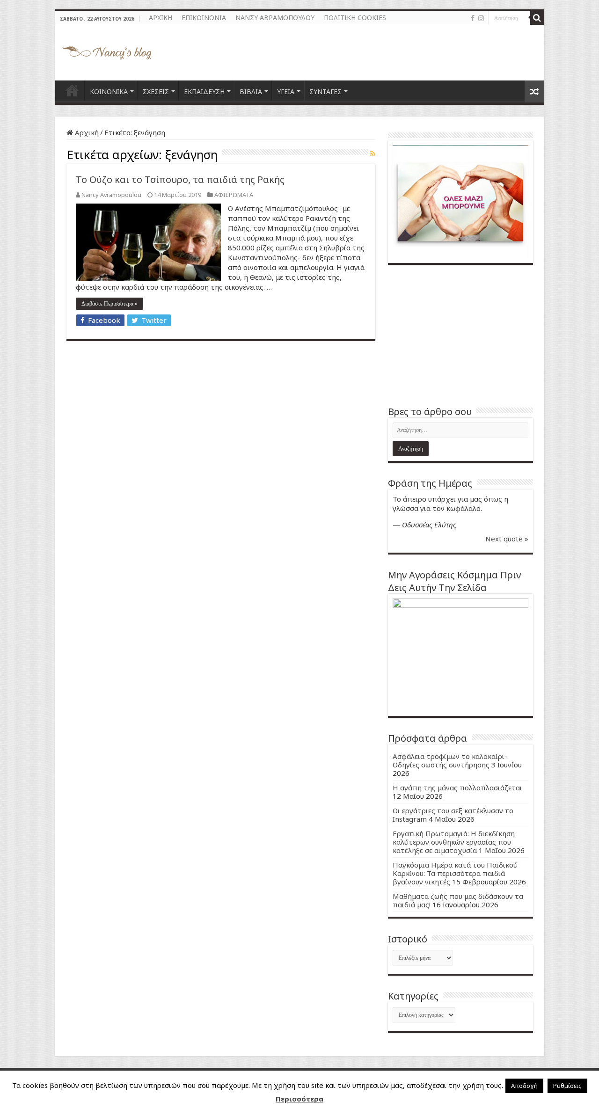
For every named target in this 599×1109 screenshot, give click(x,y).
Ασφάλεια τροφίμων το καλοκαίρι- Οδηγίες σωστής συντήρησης (450, 760)
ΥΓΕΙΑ (285, 91)
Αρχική (86, 132)
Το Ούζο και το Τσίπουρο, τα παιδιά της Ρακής (180, 179)
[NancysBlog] (106, 50)
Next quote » (506, 538)
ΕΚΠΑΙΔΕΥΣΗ (204, 91)
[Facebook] (472, 18)
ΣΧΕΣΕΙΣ (156, 91)
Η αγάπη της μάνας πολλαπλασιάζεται (457, 787)
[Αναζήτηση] (537, 18)
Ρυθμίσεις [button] (567, 1085)
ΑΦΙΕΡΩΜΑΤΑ (233, 194)
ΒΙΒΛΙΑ (251, 91)
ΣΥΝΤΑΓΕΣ (325, 91)
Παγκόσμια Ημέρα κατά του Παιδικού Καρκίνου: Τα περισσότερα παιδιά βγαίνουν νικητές (455, 873)
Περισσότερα (299, 1098)
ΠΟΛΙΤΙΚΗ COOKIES (355, 17)
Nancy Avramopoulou (111, 194)
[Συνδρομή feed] (372, 153)
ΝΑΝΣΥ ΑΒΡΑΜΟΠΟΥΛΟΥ (274, 17)
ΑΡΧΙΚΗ (160, 17)
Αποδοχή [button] (524, 1085)
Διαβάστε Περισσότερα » (109, 303)
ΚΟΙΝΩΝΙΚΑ (109, 91)
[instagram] (481, 18)
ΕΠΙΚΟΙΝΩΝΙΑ (204, 17)
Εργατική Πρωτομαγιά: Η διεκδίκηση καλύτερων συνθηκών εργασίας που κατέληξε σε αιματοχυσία (454, 842)
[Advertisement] (460, 335)
